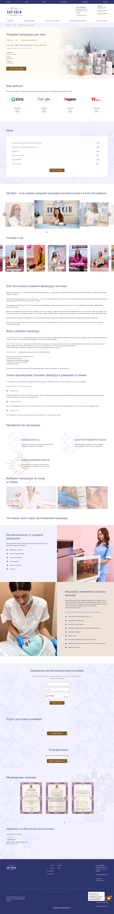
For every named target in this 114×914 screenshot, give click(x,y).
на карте (98, 870)
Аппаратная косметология (52, 20)
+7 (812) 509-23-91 (81, 15)
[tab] (47, 232)
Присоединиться (57, 761)
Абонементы (64, 1)
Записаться (57, 703)
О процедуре (9, 40)
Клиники (105, 1)
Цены (44, 1)
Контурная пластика (102, 20)
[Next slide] (109, 215)
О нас (52, 865)
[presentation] (57, 696)
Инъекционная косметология (78, 20)
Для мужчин (50, 871)
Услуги (10, 20)
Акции (26, 1)
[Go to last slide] (5, 215)
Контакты (57, 733)
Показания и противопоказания (29, 40)
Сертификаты (85, 1)
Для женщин (50, 873)
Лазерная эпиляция (29, 20)
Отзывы (8, 1)
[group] (14, 258)
